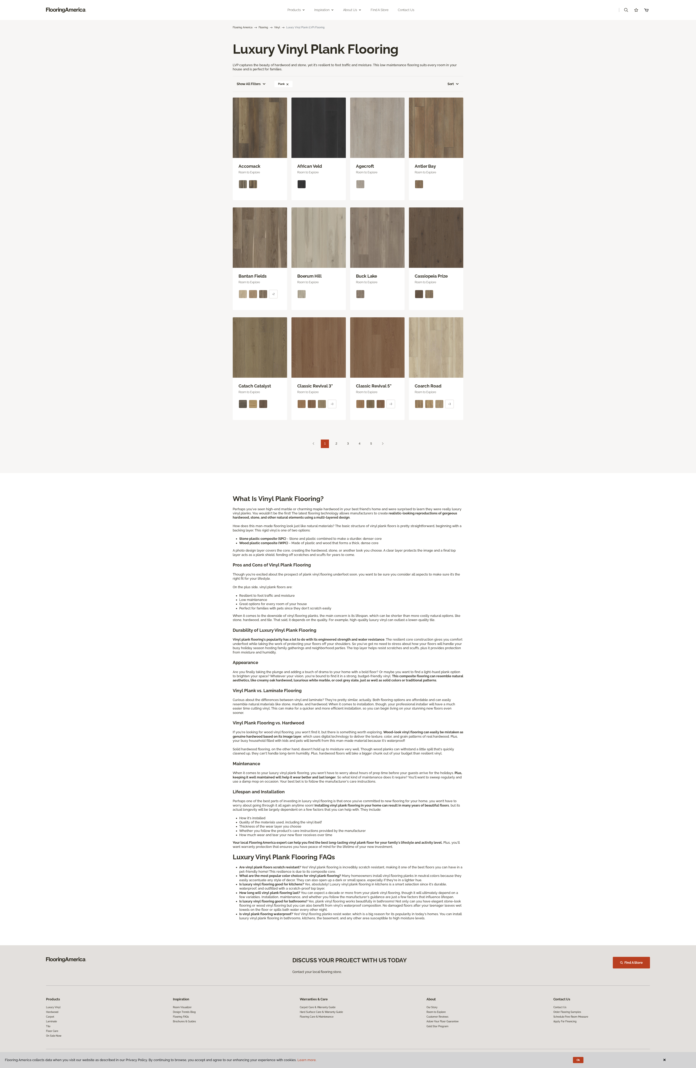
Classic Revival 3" (315, 386)
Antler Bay (425, 166)
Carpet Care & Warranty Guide (317, 1007)
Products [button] (294, 10)
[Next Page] (382, 444)
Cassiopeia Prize (431, 276)
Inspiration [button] (321, 10)
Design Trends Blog (184, 1012)
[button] (626, 10)
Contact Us (406, 10)
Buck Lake (366, 276)
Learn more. (306, 1060)
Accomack (249, 166)
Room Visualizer (182, 1007)
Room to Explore (436, 1012)
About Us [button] (350, 10)
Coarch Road (428, 386)
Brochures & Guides (184, 1021)
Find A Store (633, 962)
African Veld (309, 166)
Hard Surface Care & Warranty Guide (321, 1012)
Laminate (51, 1021)
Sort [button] (451, 84)
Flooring (263, 27)
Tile (48, 1026)
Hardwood (52, 1012)
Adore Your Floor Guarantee (442, 1021)
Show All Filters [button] (249, 84)
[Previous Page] (313, 444)
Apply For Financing (565, 1021)
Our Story (432, 1007)
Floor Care (52, 1031)
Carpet (50, 1016)
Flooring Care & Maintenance (317, 1016)
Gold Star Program (437, 1026)
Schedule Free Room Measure (570, 1016)
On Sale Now (53, 1035)
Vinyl (277, 27)
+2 (273, 294)
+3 (332, 404)
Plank (281, 84)
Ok (578, 1060)
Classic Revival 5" (374, 386)
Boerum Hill (309, 276)
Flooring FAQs (181, 1016)
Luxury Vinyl (53, 1007)
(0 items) (646, 10)
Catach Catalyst (255, 386)
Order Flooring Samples (567, 1012)
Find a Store (380, 10)
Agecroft (365, 166)
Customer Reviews (437, 1016)
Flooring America (242, 27)
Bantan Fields (253, 276)
